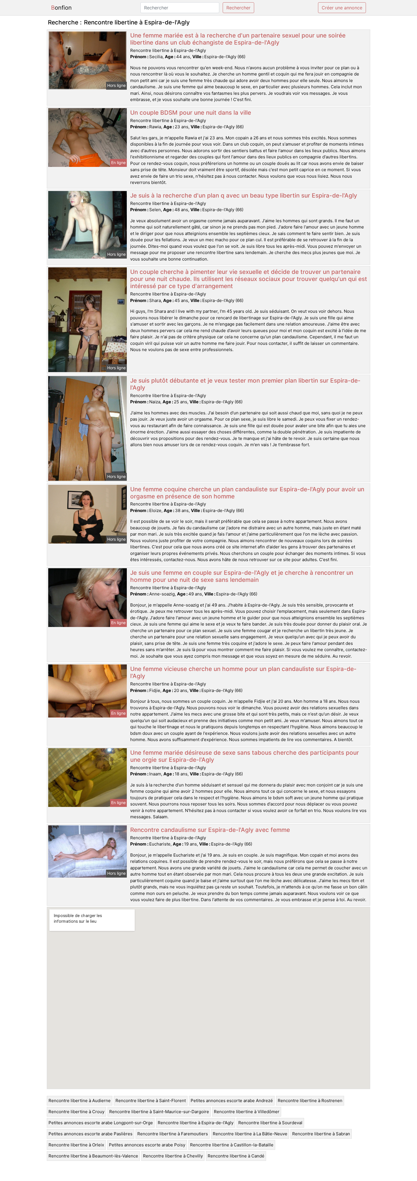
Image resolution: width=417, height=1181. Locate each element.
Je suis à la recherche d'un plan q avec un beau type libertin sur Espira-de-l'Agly (243, 195)
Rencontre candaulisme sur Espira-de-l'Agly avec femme (210, 829)
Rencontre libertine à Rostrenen (310, 1100)
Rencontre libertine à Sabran (321, 1133)
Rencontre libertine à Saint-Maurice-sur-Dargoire (159, 1111)
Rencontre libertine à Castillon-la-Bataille (231, 1145)
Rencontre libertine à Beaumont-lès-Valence (93, 1156)
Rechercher (238, 8)
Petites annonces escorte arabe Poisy (147, 1145)
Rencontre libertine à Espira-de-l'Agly (195, 1122)
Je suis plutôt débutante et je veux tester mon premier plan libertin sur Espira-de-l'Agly (245, 384)
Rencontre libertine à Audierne (80, 1100)
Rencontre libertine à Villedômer (246, 1111)
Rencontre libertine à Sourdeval (270, 1122)
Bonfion (61, 7)
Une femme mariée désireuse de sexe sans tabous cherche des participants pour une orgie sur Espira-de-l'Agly (244, 756)
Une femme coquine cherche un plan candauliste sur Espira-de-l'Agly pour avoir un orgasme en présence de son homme (247, 493)
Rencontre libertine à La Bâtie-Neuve (250, 1133)
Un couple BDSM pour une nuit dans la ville (190, 112)
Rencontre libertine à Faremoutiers (172, 1133)
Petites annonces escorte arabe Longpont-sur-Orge (101, 1122)
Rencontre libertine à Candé (236, 1156)
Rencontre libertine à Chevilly (173, 1156)
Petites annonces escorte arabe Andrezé (232, 1100)
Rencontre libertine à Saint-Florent (150, 1100)
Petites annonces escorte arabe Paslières (90, 1133)
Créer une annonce (342, 8)
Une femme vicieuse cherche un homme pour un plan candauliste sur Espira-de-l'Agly (243, 672)
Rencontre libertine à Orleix (76, 1145)
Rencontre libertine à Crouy (76, 1111)
